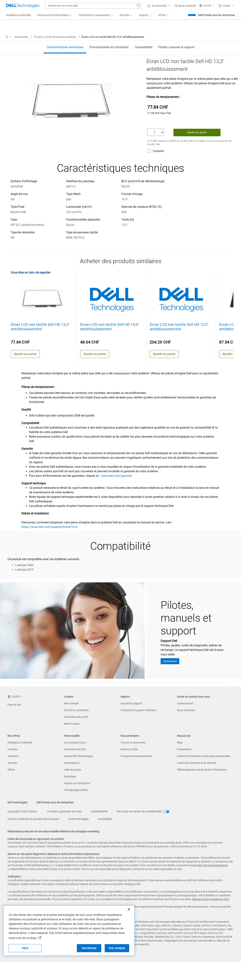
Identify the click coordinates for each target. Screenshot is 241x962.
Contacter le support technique (138, 710)
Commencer (170, 661)
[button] (159, 5)
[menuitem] (55, 15)
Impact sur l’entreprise (77, 783)
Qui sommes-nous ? (75, 742)
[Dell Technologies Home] (23, 5)
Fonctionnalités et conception (109, 47)
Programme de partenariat (136, 756)
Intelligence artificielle (20, 742)
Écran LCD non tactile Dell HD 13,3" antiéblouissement (40, 326)
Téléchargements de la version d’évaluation (202, 769)
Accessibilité (105, 818)
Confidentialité (99, 811)
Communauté (185, 703)
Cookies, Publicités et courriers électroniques (33, 818)
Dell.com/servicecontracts (212, 865)
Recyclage (70, 776)
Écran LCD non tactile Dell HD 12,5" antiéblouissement (179, 326)
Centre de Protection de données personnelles (203, 756)
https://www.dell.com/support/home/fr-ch (49, 527)
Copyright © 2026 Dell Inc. (23, 811)
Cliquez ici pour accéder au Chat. (211, 899)
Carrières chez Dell (74, 749)
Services (12, 762)
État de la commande (76, 710)
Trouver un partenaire (133, 742)
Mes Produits (71, 723)
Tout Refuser (89, 948)
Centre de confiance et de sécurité (196, 762)
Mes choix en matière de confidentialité (139, 811)
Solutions (13, 756)
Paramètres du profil (76, 716)
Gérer (25, 948)
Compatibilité (143, 47)
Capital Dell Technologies (78, 756)
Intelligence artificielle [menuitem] (18, 15)
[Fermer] (129, 909)
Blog (179, 742)
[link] (185, 5)
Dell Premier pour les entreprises (216, 15)
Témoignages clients (76, 789)
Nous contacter (186, 710)
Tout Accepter (117, 948)
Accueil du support (131, 703)
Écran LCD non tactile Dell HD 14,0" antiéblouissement (109, 326)
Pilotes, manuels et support (176, 47)
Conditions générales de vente (64, 811)
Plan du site (14, 704)
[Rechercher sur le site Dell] (138, 5)
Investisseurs (71, 762)
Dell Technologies (17, 802)
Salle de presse (72, 769)
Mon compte (71, 703)
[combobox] (93, 6)
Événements (184, 749)
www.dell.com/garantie (116, 476)
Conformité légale (78, 818)
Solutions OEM (129, 749)
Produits (13, 749)
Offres (11, 769)
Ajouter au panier (197, 132)
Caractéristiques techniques (65, 47)
